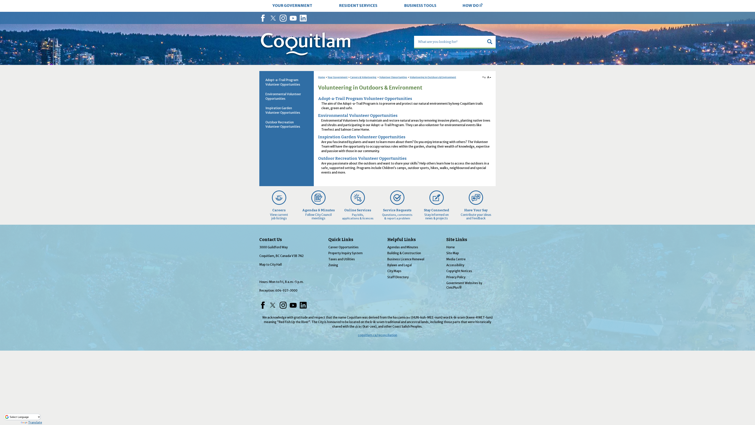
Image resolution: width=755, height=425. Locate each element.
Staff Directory (398, 277)
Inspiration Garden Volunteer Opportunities (361, 137)
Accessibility (455, 265)
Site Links (456, 239)
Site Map (452, 253)
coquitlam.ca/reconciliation (377, 335)
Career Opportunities (343, 247)
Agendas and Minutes (402, 247)
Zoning (333, 265)
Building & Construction (404, 253)
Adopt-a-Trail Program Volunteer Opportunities (365, 98)
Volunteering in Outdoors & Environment (433, 77)
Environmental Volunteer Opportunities (358, 115)
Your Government (338, 77)
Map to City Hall (270, 264)
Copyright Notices (459, 271)
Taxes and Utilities (341, 259)
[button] (489, 41)
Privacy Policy (455, 277)
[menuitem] (292, 6)
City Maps (394, 271)
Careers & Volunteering (363, 77)
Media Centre (456, 259)
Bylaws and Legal (399, 265)
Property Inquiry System (345, 253)
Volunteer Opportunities (393, 77)
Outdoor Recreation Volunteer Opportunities (362, 158)
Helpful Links (401, 239)
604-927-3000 (286, 290)
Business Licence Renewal (405, 259)
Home (321, 77)
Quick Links (340, 239)
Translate (35, 422)
